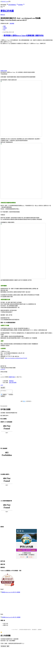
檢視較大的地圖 (4, 70)
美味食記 (11, 380)
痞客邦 (10, 377)
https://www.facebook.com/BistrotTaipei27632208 (16, 358)
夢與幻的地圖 (7, 11)
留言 (13, 377)
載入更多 (3, 387)
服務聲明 (39, 629)
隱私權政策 (34, 629)
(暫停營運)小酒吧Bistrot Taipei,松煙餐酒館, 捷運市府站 (23, 35)
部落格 (5, 28)
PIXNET (16, 629)
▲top (2, 385)
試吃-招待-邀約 (12, 382)
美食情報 (12, 23)
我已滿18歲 (3, 646)
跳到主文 (3, 14)
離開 (8, 646)
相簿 (4, 26)
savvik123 (3, 369)
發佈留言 (3, 396)
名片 (4, 29)
